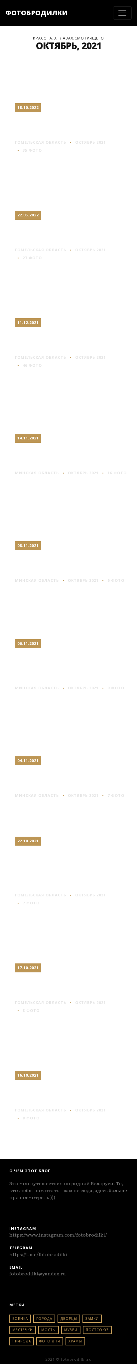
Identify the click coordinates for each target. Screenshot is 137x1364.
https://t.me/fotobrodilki (38, 1254)
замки (92, 1318)
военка (20, 1318)
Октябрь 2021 (90, 142)
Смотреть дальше (40, 162)
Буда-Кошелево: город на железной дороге (69, 1093)
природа (21, 1341)
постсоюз (97, 1329)
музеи (70, 1329)
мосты (48, 1329)
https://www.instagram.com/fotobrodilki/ (58, 1234)
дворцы (69, 1318)
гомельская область (40, 142)
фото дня (49, 1341)
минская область (37, 472)
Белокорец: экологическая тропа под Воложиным (67, 666)
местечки (22, 1329)
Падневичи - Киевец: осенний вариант (63, 563)
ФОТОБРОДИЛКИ (36, 12)
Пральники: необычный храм (56, 778)
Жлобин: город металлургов (51, 340)
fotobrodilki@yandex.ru (37, 1273)
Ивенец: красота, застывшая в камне (61, 456)
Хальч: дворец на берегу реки (56, 985)
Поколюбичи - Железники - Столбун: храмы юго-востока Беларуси (66, 868)
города (44, 1318)
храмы (75, 1341)
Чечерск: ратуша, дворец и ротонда (59, 233)
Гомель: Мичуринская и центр (68, 125)
